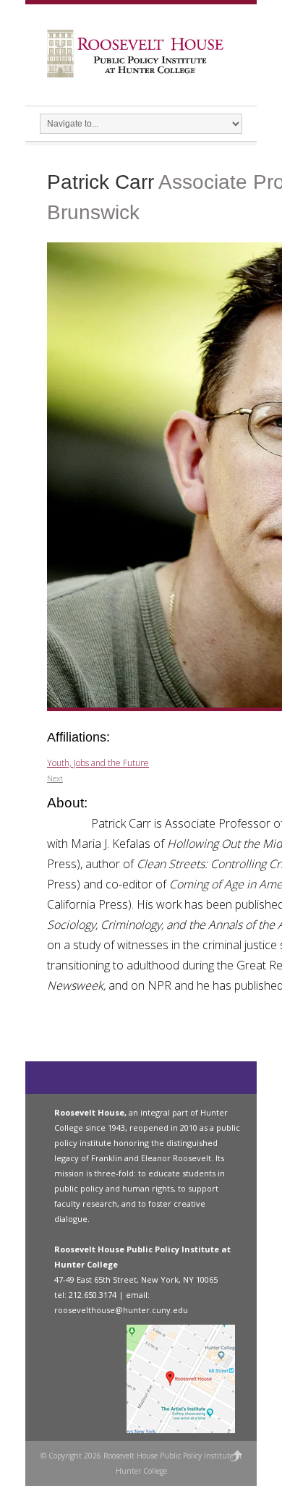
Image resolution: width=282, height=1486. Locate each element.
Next (55, 778)
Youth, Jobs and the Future (98, 763)
